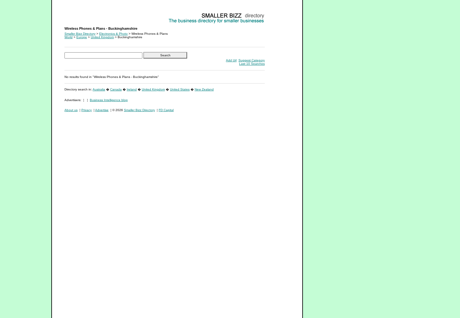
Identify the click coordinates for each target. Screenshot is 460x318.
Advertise (102, 110)
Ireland (132, 89)
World (68, 37)
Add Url (231, 60)
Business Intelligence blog (109, 100)
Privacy (86, 110)
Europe (81, 37)
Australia (99, 89)
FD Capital (166, 110)
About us (71, 110)
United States (180, 89)
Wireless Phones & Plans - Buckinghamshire (96, 14)
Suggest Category (251, 60)
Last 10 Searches (252, 63)
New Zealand (204, 89)
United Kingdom (102, 37)
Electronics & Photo (113, 33)
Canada (116, 89)
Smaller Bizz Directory (79, 33)
